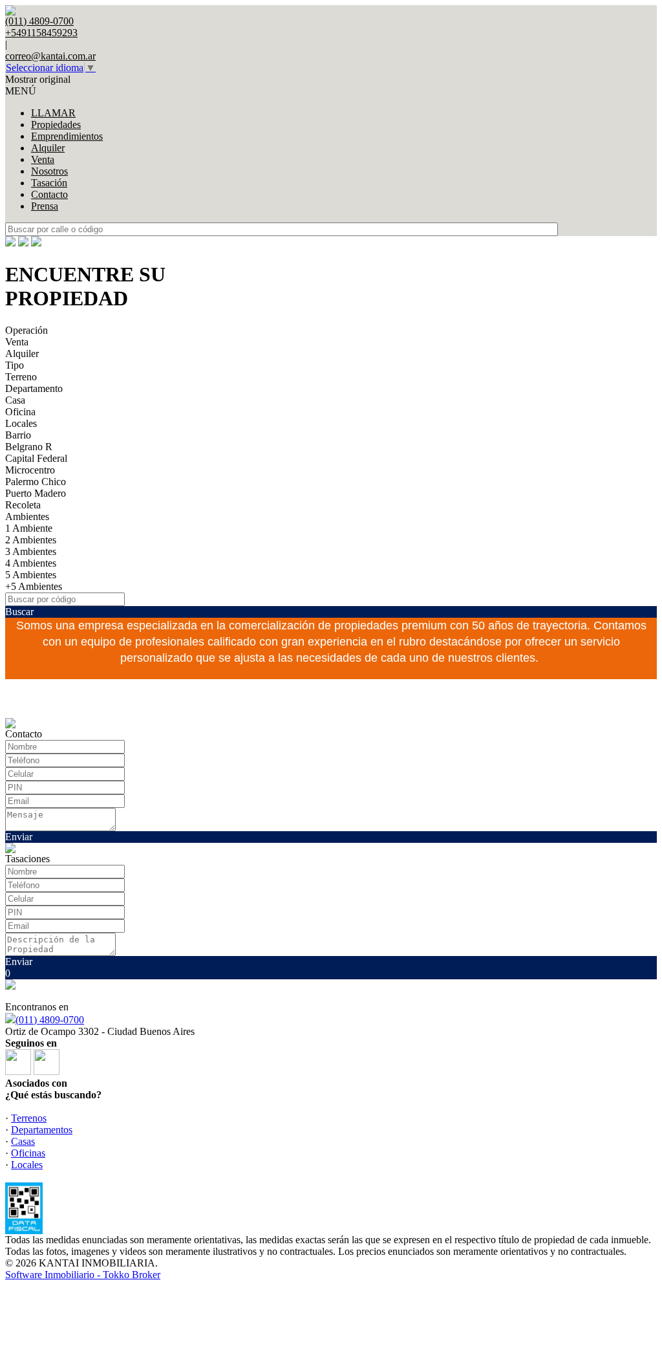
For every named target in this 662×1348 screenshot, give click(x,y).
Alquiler (48, 147)
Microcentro (30, 469)
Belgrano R (28, 446)
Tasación (49, 182)
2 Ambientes (30, 539)
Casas (23, 1141)
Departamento (34, 388)
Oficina (20, 411)
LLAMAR (53, 112)
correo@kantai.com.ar (50, 55)
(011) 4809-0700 (50, 1019)
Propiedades (56, 124)
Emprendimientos (67, 136)
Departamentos (41, 1129)
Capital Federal (36, 458)
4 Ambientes (30, 563)
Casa (15, 400)
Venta (42, 159)
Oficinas (28, 1152)
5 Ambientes (30, 574)
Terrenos (29, 1118)
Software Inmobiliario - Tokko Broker (82, 1274)
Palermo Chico (35, 481)
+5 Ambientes (33, 586)
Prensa (44, 206)
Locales (21, 423)
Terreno (21, 376)
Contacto (49, 194)
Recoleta (23, 504)
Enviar (18, 836)
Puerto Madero (35, 493)
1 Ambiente (28, 528)
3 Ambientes (30, 551)
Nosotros (49, 171)
